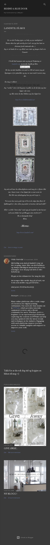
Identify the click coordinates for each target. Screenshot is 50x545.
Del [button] (5, 247)
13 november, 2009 (31, 259)
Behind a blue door (15, 8)
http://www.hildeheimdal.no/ (25, 99)
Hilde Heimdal (17, 259)
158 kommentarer (14, 452)
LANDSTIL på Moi (14, 28)
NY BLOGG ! (10, 493)
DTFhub (16, 308)
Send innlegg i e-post (15, 247)
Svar (13, 291)
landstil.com (16, 64)
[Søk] (44, 3)
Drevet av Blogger (27, 537)
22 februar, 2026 (25, 296)
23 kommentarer (14, 498)
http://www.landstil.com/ (25, 232)
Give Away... (10, 448)
